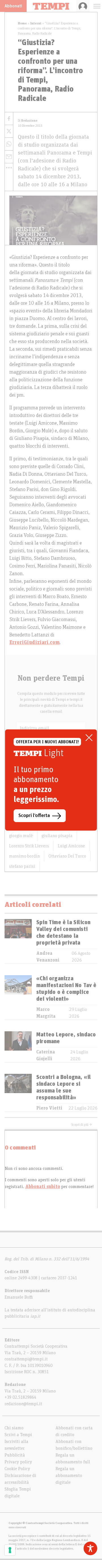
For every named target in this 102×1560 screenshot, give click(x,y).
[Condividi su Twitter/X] (9, 131)
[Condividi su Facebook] (9, 118)
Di (27, 120)
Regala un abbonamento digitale (69, 1475)
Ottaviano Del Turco (67, 856)
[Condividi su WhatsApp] (9, 144)
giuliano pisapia (57, 835)
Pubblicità (15, 1455)
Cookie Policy (17, 1468)
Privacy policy (18, 1462)
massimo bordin (24, 856)
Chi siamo (14, 1428)
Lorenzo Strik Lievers (29, 846)
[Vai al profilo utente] (83, 6)
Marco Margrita (46, 1013)
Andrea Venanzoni (48, 956)
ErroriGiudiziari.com (34, 642)
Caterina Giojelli (45, 1055)
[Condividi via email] (9, 157)
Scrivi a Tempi (18, 1434)
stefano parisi (22, 866)
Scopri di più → (81, 1124)
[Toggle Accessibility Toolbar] (90, 1548)
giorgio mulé (21, 835)
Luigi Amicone (71, 846)
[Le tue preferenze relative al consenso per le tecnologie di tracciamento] (10, 1550)
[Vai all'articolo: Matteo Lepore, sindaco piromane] (18, 1046)
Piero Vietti (49, 1108)
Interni (35, 23)
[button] (9, 167)
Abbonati (13, 6)
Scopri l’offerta (34, 815)
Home (22, 23)
